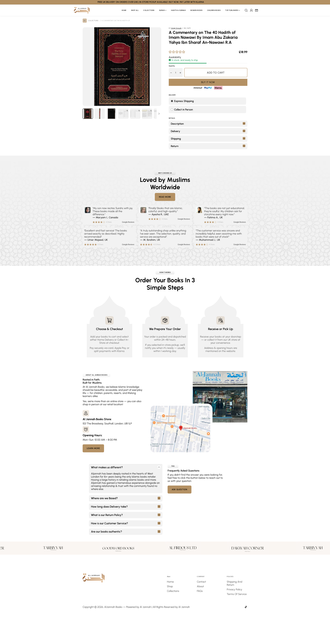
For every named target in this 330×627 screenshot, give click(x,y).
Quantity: (172, 66)
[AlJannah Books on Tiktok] (245, 607)
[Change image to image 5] (135, 114)
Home (170, 581)
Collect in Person (183, 109)
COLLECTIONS (93, 20)
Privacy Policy (234, 589)
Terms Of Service (237, 594)
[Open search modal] (246, 10)
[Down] (159, 114)
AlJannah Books (113, 606)
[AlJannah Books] (82, 10)
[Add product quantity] (180, 72)
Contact (201, 581)
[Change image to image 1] (88, 114)
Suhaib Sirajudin (176, 28)
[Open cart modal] (256, 10)
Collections (173, 591)
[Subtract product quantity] (171, 72)
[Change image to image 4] (123, 114)
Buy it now (208, 82)
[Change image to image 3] (111, 114)
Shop (170, 586)
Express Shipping (184, 101)
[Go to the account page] (251, 10)
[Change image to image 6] (147, 114)
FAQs (200, 591)
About (200, 586)
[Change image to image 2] (99, 114)
